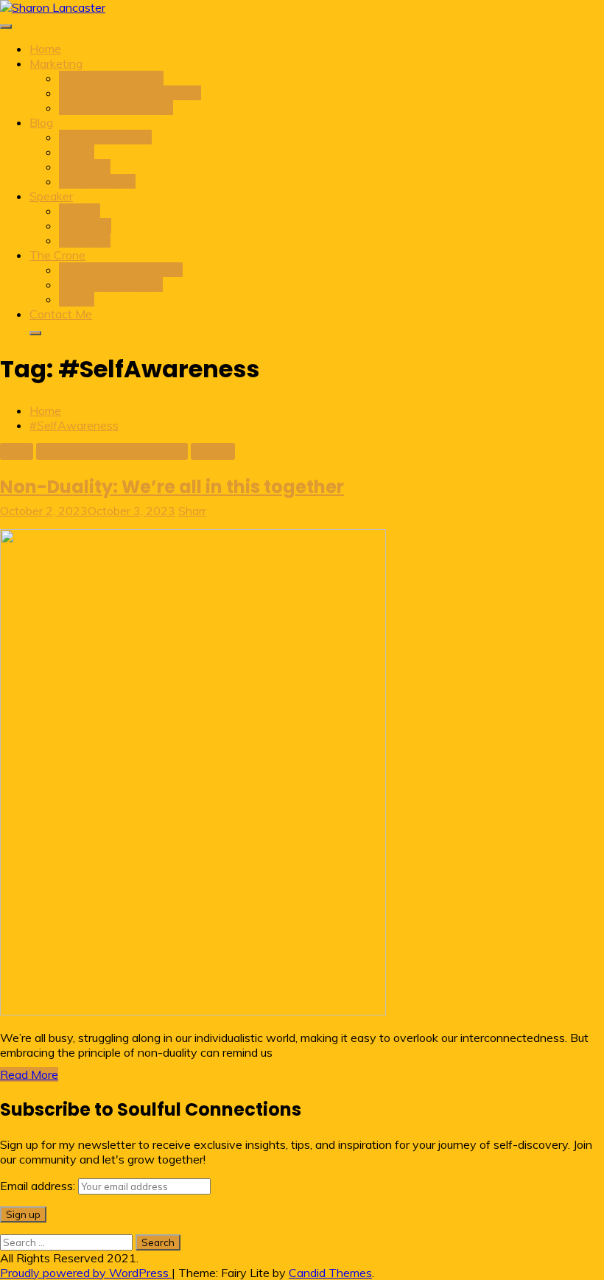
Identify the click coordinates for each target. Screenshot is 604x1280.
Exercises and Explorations (130, 92)
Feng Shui (84, 166)
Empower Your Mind (111, 78)
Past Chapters (97, 181)
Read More (29, 1074)
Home (45, 48)
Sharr (192, 510)
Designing (85, 225)
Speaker (51, 196)
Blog (41, 122)
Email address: (39, 1185)
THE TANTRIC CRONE (121, 269)
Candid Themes (330, 1272)
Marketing (55, 63)
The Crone (57, 255)
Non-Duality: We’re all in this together (172, 487)
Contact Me (60, 314)
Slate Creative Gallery (116, 107)
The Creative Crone (111, 284)
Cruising (79, 210)
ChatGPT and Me (105, 137)
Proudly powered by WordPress (86, 1272)
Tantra (76, 151)
